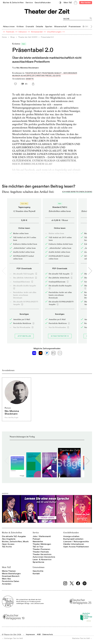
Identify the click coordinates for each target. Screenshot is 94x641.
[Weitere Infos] (36, 274)
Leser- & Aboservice (42, 559)
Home (4, 37)
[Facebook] (78, 583)
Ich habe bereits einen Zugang (77, 192)
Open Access (8, 544)
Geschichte (38, 571)
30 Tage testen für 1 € (60, 336)
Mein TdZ (6, 567)
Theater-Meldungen (42, 544)
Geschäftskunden (71, 532)
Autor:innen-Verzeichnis (44, 557)
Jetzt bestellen (24, 336)
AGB (39, 634)
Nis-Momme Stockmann (27, 68)
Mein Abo (6, 579)
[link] (13, 2)
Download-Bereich (10, 576)
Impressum (30, 634)
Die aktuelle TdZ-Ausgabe (14, 536)
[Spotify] (85, 583)
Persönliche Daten (10, 581)
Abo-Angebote (9, 539)
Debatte (30, 79)
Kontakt (36, 573)
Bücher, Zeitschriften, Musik (15, 541)
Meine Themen (9, 571)
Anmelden (6, 584)
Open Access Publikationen (76, 546)
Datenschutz (47, 634)
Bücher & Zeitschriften (12, 532)
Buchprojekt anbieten (73, 539)
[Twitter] (72, 583)
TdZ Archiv (7, 546)
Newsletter (38, 541)
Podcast (36, 539)
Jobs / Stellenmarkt (42, 536)
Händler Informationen (73, 544)
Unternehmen (39, 567)
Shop (12, 37)
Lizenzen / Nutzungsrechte (76, 541)
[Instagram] (65, 583)
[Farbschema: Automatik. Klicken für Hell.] (60, 3)
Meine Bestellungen (11, 573)
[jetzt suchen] (90, 18)
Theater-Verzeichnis (42, 554)
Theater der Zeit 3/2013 (27, 37)
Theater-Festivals (41, 552)
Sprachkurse (38, 562)
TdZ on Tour (38, 546)
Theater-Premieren (41, 549)
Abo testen (86, 2)
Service (36, 532)
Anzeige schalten (71, 536)
